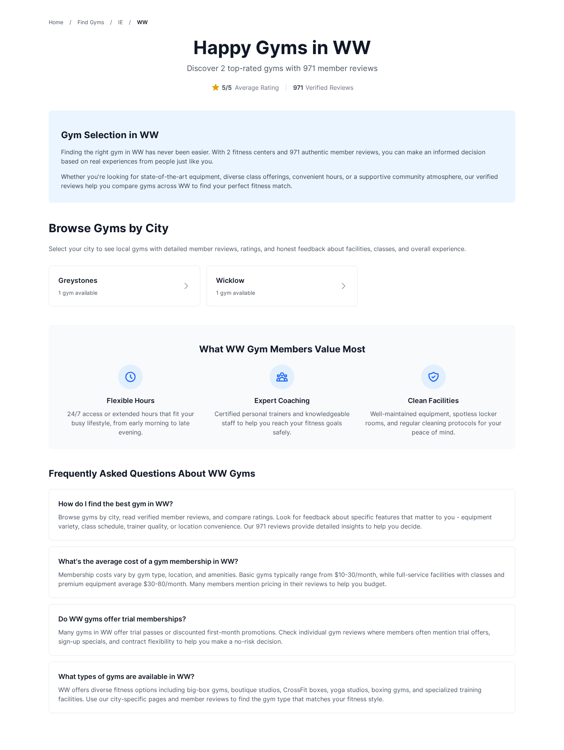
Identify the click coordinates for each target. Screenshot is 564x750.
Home (56, 22)
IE (120, 22)
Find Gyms (91, 22)
